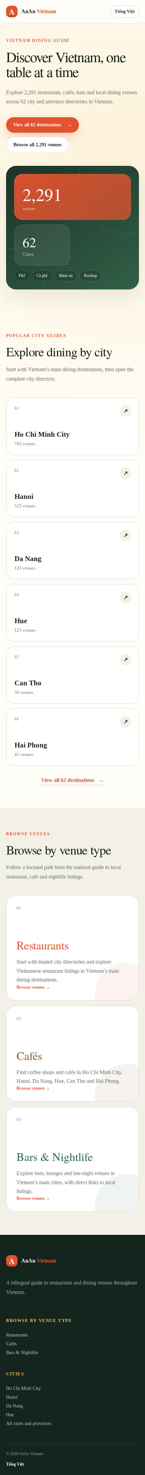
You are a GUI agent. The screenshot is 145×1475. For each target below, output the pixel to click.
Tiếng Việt (125, 11)
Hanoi (12, 1397)
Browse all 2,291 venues (37, 144)
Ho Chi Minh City (23, 1388)
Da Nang (14, 1405)
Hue (10, 1414)
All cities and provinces (28, 1423)
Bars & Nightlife (22, 1352)
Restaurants (17, 1335)
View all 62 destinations (42, 124)
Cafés (11, 1343)
